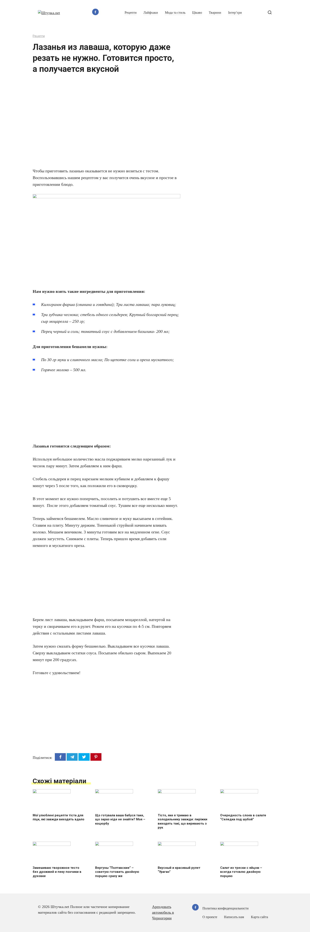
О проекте (209, 917)
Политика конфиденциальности (225, 908)
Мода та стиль (175, 13)
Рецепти (131, 13)
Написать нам (234, 917)
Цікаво (197, 13)
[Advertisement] (94, 123)
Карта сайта (259, 917)
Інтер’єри (235, 13)
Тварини (215, 13)
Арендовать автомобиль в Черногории (163, 912)
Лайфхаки (150, 13)
